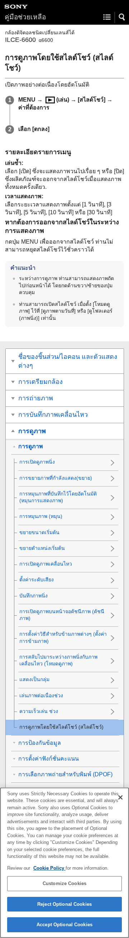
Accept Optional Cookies (64, 924)
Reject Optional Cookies (64, 904)
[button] (122, 17)
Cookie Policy (49, 868)
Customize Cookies (64, 883)
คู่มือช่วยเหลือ (25, 17)
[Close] (120, 797)
